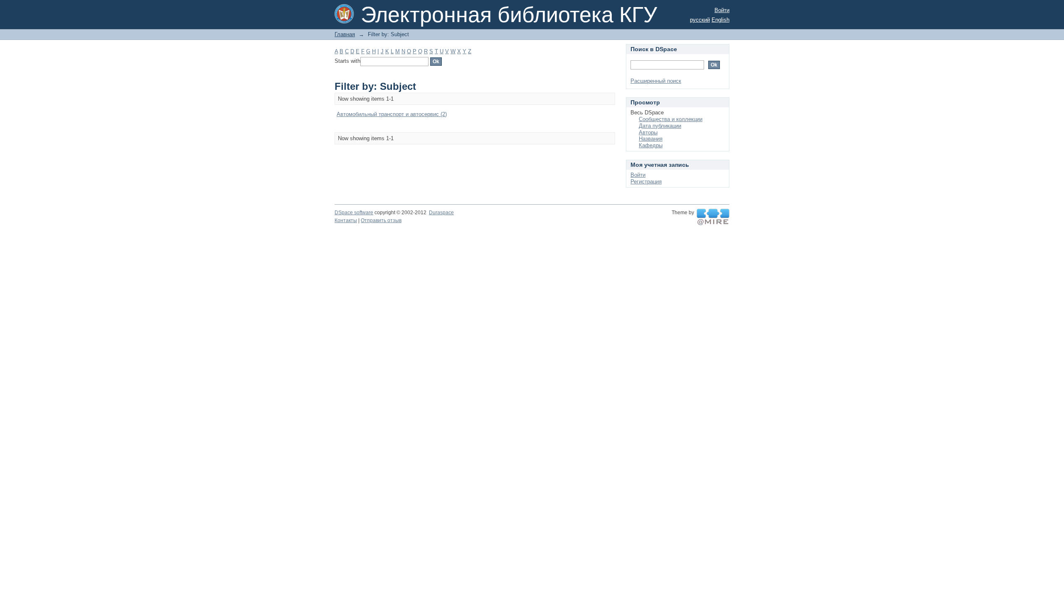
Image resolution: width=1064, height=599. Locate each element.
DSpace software (354, 212)
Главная (345, 34)
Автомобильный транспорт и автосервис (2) (392, 114)
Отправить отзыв (381, 220)
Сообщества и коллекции (670, 119)
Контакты (346, 220)
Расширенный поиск (656, 81)
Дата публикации (660, 126)
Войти (721, 10)
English (720, 20)
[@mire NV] (713, 217)
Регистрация (646, 181)
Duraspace (441, 212)
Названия (651, 139)
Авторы (648, 132)
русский (700, 20)
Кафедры (651, 145)
